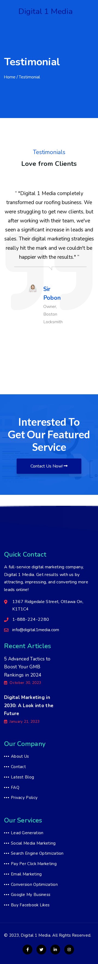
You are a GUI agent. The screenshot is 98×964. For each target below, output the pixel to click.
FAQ (15, 787)
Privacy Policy (24, 797)
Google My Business (30, 894)
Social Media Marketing (33, 843)
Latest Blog (22, 777)
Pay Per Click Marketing (34, 863)
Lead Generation (27, 833)
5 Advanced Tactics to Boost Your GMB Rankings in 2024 (27, 667)
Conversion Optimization (34, 884)
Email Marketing (26, 874)
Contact (18, 766)
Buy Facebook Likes (30, 905)
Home (10, 77)
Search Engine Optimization (37, 853)
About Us (20, 756)
